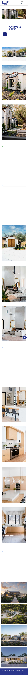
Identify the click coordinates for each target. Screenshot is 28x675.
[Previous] (5, 14)
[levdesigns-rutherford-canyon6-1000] (14, 163)
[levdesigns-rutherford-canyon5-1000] (14, 243)
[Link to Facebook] (21, 673)
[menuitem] (22, 2)
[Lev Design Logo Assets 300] (11, 2)
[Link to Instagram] (23, 673)
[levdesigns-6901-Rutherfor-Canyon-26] (14, 323)
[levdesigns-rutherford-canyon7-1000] (14, 122)
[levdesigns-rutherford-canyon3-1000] (14, 364)
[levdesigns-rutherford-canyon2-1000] (14, 203)
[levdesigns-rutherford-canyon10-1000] (14, 284)
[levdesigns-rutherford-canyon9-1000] (14, 444)
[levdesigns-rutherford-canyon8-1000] (14, 404)
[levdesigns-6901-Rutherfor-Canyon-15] (14, 485)
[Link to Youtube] (25, 673)
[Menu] (22, 2)
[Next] (23, 14)
